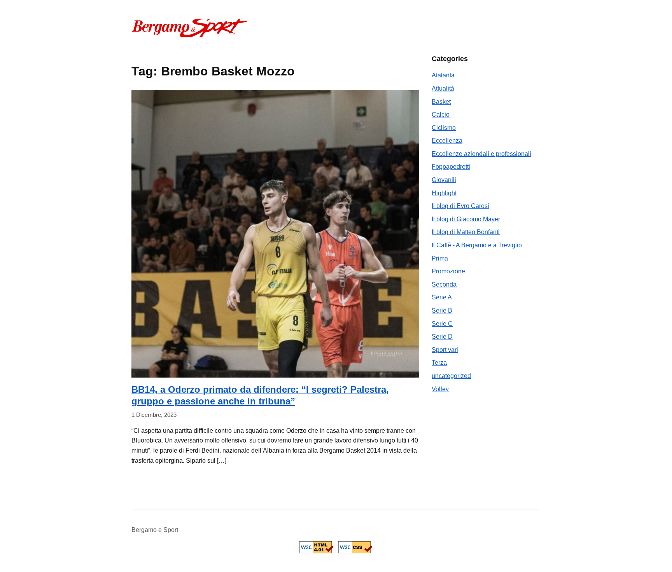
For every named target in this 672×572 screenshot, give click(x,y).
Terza (439, 362)
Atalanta (443, 75)
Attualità (443, 88)
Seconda (444, 284)
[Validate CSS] (355, 547)
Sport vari (445, 349)
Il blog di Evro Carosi (460, 206)
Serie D (442, 336)
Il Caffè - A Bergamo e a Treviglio (477, 245)
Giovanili (444, 180)
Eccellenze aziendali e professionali (481, 153)
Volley (440, 389)
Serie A (442, 297)
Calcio (441, 114)
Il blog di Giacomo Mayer (466, 219)
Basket (441, 101)
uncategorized (451, 376)
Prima (440, 258)
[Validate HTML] (316, 547)
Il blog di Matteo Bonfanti (466, 232)
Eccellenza (447, 140)
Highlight (444, 193)
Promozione (448, 271)
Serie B (442, 310)
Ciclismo (444, 127)
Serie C (442, 323)
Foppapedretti (451, 166)
